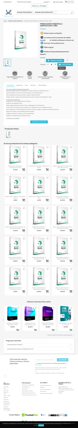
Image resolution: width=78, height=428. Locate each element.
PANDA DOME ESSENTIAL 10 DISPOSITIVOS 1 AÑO (39, 258)
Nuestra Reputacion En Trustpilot (7, 408)
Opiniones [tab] (19, 85)
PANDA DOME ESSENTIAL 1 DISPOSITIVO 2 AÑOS (15, 197)
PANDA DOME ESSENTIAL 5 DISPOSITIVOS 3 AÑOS (62, 258)
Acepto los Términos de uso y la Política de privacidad (51, 364)
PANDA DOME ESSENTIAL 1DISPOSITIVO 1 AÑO (39, 197)
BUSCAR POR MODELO (24, 12)
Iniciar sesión (7, 395)
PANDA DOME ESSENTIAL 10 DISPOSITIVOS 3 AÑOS (63, 288)
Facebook (5, 376)
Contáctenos (7, 2)
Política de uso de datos (24, 2)
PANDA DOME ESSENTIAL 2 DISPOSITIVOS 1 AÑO (15, 288)
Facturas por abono (45, 389)
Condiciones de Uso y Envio (29, 395)
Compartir (47, 64)
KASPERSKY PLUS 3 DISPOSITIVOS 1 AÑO (30, 324)
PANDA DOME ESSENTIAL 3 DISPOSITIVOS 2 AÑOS (15, 258)
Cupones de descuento (46, 393)
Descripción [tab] (10, 85)
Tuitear (51, 64)
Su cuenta (43, 383)
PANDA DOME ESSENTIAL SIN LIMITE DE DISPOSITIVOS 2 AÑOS (15, 227)
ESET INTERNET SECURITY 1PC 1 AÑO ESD (66, 324)
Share (62, 68)
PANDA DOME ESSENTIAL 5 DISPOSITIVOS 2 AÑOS (62, 197)
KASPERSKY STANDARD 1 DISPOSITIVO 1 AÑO (12, 324)
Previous (3, 320)
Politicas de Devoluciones (28, 393)
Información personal (45, 385)
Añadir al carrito (55, 60)
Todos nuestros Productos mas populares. (60, 335)
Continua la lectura (39, 122)
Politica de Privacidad (27, 391)
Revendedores (26, 387)
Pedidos (42, 387)
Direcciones (43, 391)
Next (74, 320)
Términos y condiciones (28, 385)
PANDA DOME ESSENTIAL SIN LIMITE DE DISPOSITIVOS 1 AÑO (63, 166)
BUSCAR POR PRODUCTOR (44, 12)
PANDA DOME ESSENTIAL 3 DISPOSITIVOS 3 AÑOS (39, 288)
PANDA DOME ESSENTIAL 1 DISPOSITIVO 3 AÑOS (39, 166)
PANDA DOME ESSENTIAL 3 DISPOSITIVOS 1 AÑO (39, 227)
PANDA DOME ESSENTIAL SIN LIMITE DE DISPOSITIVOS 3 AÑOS (63, 227)
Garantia (33, 85)
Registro (6, 397)
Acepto (41, 425)
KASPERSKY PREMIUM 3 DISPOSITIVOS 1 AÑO (48, 324)
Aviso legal (24, 389)
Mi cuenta (6, 399)
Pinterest (55, 64)
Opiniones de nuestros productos (7, 403)
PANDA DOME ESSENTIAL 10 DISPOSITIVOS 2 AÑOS (15, 166)
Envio (26, 85)
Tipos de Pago (42, 85)
